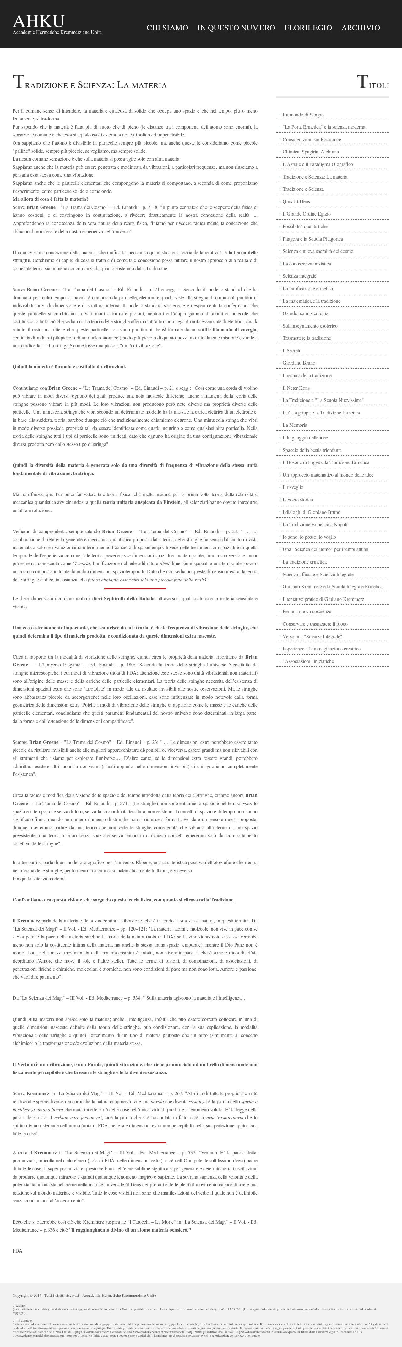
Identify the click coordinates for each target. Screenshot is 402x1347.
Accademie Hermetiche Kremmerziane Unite (119, 1295)
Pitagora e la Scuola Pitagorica (313, 238)
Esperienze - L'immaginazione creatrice (322, 648)
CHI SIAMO (167, 27)
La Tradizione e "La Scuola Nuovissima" (323, 400)
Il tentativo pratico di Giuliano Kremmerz (323, 599)
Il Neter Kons (296, 387)
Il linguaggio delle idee (305, 437)
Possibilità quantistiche (305, 226)
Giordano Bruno (299, 362)
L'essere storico (298, 499)
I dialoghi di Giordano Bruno (311, 512)
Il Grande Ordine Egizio (307, 213)
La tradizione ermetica (305, 561)
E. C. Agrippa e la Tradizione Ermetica (321, 412)
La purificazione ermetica (308, 288)
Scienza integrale (299, 275)
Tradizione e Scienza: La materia (315, 176)
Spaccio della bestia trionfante (312, 449)
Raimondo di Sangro (303, 114)
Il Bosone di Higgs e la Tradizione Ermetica (326, 462)
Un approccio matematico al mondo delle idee (328, 474)
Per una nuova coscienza (307, 611)
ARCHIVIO (360, 27)
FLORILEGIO (308, 27)
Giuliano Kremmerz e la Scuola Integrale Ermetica (333, 586)
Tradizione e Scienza (303, 188)
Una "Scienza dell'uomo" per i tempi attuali (325, 549)
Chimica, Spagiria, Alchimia (311, 151)
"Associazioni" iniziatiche (308, 661)
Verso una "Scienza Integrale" (312, 636)
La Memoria (295, 424)
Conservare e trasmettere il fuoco (315, 623)
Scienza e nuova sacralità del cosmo (318, 251)
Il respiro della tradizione (307, 375)
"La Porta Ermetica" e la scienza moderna (324, 126)
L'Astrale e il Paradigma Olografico (318, 164)
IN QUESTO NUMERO (236, 27)
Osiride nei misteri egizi (306, 313)
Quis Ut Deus (296, 201)
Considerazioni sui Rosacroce (312, 139)
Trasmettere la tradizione (307, 337)
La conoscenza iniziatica (307, 263)
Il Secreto (292, 350)
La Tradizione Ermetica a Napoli (315, 524)
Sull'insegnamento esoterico (310, 325)
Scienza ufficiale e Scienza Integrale (318, 574)
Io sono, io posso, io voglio (309, 536)
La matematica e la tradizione (311, 300)
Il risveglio (293, 487)
